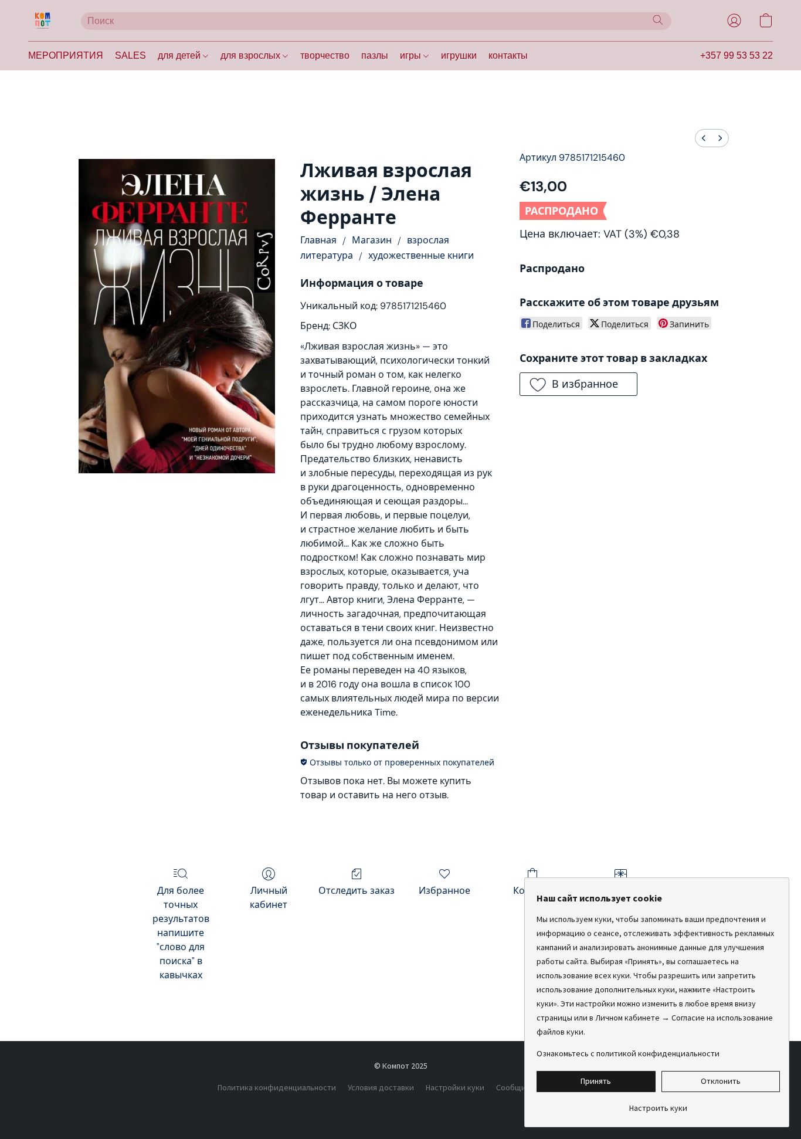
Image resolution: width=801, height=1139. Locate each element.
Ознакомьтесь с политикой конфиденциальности (628, 1053)
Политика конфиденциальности (277, 1087)
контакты (508, 55)
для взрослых (251, 55)
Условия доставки (381, 1087)
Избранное (444, 890)
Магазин (372, 240)
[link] (658, 1103)
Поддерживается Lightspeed (400, 1108)
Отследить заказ (356, 890)
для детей (180, 55)
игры (411, 55)
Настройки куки (455, 1087)
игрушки (459, 55)
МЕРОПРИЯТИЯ (65, 55)
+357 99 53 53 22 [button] (736, 55)
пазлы (374, 55)
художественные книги (421, 255)
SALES (130, 55)
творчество (324, 55)
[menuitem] (703, 138)
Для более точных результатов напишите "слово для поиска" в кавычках (180, 932)
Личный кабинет (268, 897)
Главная (318, 240)
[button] (42, 20)
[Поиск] (658, 20)
